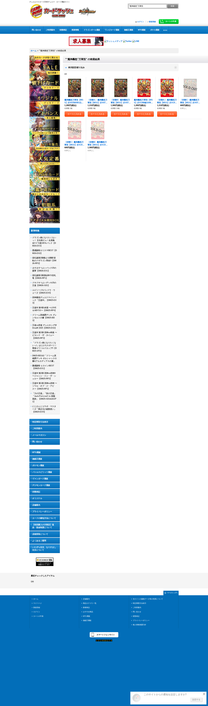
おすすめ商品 (88, 612)
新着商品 (86, 607)
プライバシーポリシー (42, 511)
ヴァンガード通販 (40, 479)
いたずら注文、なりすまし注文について (44, 548)
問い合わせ (37, 442)
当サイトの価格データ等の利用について (148, 599)
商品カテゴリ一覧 (89, 603)
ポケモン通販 (38, 465)
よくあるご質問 (39, 541)
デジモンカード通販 (41, 485)
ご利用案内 (37, 428)
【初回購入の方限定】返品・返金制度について (43, 526)
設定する (196, 699)
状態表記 (36, 492)
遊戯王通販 (37, 459)
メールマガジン (39, 435)
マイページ (37, 603)
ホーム (35, 599)
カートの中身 (38, 616)
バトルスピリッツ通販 (42, 472)
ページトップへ (172, 593)
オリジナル (37, 498)
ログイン (140, 22)
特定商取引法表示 (40, 422)
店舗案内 (36, 505)
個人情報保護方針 (139, 625)
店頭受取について (40, 534)
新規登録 (152, 22)
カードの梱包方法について (44, 518)
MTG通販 (36, 452)
